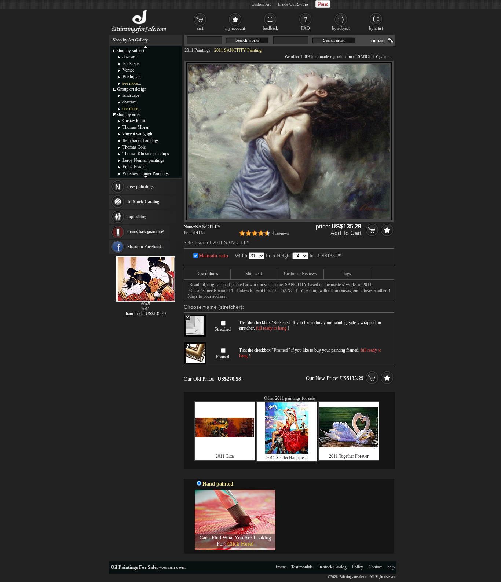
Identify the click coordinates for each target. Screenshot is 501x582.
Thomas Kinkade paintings (145, 153)
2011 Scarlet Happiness (286, 457)
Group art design (131, 89)
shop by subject (130, 50)
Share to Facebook (144, 246)
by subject (341, 28)
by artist (376, 28)
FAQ (305, 28)
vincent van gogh (137, 133)
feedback (270, 28)
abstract (129, 56)
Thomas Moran (135, 127)
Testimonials (302, 567)
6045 (145, 304)
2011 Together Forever (349, 456)
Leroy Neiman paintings (143, 160)
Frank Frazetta (134, 166)
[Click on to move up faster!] (145, 46)
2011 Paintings (197, 50)
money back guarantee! (145, 231)
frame (281, 567)
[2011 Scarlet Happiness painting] (286, 452)
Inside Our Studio (293, 4)
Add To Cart (345, 233)
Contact (375, 567)
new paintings (140, 186)
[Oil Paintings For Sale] (139, 33)
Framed (222, 356)
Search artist (333, 40)
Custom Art (261, 4)
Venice (128, 70)
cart (200, 28)
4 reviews (280, 233)
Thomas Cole (134, 147)
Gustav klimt (133, 120)
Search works (247, 40)
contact (378, 40)
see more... (131, 83)
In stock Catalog (332, 567)
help (391, 567)
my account (235, 28)
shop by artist (128, 114)
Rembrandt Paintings (140, 140)
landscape (130, 63)
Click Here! (240, 544)
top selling (136, 216)
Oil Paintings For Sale (134, 567)
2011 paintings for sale (295, 398)
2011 (145, 308)
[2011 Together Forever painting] (348, 446)
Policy (357, 567)
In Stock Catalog (143, 201)
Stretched (223, 329)
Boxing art (131, 76)
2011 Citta (225, 456)
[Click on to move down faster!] (145, 176)
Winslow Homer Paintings (145, 173)
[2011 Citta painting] (224, 435)
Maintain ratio (213, 256)
